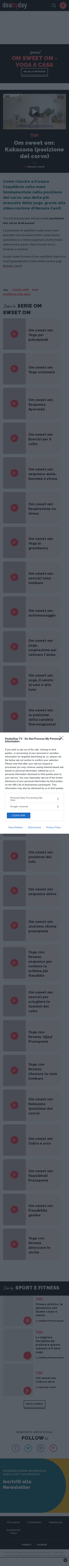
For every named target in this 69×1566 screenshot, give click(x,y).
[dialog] (34, 783)
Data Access (34, 827)
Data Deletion (15, 827)
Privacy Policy (53, 827)
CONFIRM (18, 815)
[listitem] (34, 799)
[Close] (62, 739)
